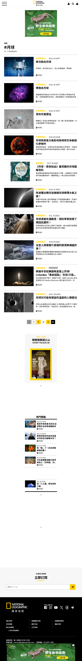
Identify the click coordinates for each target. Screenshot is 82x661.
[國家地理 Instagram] (50, 608)
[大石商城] (77, 4)
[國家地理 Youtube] (56, 608)
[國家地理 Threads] (67, 608)
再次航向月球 (43, 61)
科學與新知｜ (41, 58)
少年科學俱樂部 (13, 630)
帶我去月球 (42, 88)
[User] (69, 4)
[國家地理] (39, 5)
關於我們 (9, 621)
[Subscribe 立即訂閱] (72, 587)
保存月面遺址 (43, 114)
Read (39, 75)
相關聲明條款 (59, 621)
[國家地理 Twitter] (61, 608)
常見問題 (9, 624)
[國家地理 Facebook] (45, 608)
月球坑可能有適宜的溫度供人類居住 (56, 297)
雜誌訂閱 (58, 624)
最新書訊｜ (40, 163)
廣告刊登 (34, 624)
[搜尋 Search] (73, 4)
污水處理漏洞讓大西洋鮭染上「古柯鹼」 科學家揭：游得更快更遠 (46, 462)
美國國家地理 (35, 621)
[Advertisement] (41, 400)
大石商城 (34, 627)
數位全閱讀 (10, 627)
